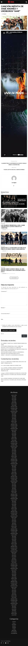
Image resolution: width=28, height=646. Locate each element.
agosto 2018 (14, 534)
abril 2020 (14, 505)
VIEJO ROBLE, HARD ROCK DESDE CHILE (12, 365)
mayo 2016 (14, 574)
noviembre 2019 (14, 513)
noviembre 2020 (14, 495)
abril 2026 (14, 401)
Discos (14, 623)
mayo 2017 (14, 556)
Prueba (14, 628)
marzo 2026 (14, 402)
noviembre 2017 (14, 548)
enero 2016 (14, 580)
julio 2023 (14, 449)
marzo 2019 (14, 524)
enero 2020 (14, 510)
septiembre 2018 (14, 533)
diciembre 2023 (14, 441)
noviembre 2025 (14, 408)
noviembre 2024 (14, 425)
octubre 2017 (14, 549)
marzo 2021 (14, 489)
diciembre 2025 (14, 406)
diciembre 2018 (14, 529)
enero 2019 (14, 527)
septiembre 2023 (14, 446)
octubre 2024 (14, 427)
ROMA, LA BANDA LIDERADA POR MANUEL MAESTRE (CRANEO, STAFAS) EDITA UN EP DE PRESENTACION (12, 369)
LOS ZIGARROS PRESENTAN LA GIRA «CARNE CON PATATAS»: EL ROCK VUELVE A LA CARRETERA (13, 227)
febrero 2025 (14, 421)
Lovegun (4, 13)
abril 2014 (14, 610)
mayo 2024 (14, 434)
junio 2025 (14, 415)
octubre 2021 (14, 479)
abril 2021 (14, 488)
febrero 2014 (14, 613)
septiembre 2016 (14, 568)
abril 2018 (14, 540)
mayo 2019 (14, 521)
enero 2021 (14, 492)
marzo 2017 (14, 559)
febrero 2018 (14, 543)
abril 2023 (14, 453)
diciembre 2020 (14, 494)
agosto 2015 (14, 587)
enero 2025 (14, 422)
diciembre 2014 (14, 598)
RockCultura (8, 641)
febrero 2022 (14, 473)
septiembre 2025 (14, 411)
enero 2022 (14, 475)
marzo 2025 (14, 419)
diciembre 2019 (14, 511)
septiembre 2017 (14, 550)
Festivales (14, 624)
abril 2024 (14, 435)
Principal (14, 627)
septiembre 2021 (14, 481)
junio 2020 (14, 502)
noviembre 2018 (14, 530)
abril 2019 (14, 523)
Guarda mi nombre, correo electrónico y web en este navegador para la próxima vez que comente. (14, 326)
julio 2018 (14, 536)
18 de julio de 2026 (11, 229)
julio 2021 (14, 483)
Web (2, 319)
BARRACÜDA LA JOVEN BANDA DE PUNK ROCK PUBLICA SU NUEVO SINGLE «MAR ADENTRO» (13, 248)
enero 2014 (14, 614)
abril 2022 (14, 470)
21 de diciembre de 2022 (14, 13)
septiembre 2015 (14, 585)
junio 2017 (14, 555)
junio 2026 (14, 398)
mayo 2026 (14, 399)
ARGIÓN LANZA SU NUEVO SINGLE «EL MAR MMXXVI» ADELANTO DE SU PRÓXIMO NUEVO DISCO (13, 270)
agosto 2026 (14, 395)
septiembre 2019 (14, 516)
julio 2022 (14, 466)
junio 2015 (14, 590)
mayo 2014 (14, 609)
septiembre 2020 (14, 498)
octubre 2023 (14, 444)
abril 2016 (14, 575)
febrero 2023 (14, 456)
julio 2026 (14, 396)
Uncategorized (14, 633)
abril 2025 (14, 418)
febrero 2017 (14, 561)
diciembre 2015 (14, 581)
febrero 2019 (14, 526)
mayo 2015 (14, 591)
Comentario (4, 291)
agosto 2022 (14, 465)
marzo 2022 (14, 472)
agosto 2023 (14, 447)
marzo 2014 (14, 612)
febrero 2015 (14, 596)
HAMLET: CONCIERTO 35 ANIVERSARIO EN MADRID (12, 355)
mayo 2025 (14, 416)
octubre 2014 (14, 601)
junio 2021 (14, 485)
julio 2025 (14, 414)
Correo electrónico (5, 313)
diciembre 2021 (14, 476)
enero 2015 (14, 597)
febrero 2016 (14, 578)
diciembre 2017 (14, 546)
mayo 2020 (14, 504)
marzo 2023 (14, 454)
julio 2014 (14, 606)
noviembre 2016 (14, 565)
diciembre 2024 (14, 424)
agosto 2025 (14, 412)
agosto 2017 (14, 552)
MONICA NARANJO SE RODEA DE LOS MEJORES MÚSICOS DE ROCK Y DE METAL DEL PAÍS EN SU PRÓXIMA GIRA (14, 375)
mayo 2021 (14, 486)
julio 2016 (14, 571)
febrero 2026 (14, 403)
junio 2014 (14, 607)
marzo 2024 (14, 437)
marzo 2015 (14, 594)
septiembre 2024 (14, 428)
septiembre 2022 (14, 463)
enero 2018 (14, 545)
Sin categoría (14, 631)
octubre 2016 (14, 566)
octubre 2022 (14, 462)
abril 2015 (14, 593)
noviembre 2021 (14, 478)
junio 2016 (14, 572)
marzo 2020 (14, 507)
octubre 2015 (14, 584)
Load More (14, 277)
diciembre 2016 (14, 564)
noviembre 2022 (14, 460)
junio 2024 (14, 433)
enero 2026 (14, 405)
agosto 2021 (14, 482)
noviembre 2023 (14, 443)
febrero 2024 (14, 438)
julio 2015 (14, 588)
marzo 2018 (14, 542)
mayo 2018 (14, 539)
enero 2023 (14, 457)
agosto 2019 (14, 517)
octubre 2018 (14, 531)
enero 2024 (14, 440)
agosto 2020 (14, 499)
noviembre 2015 (14, 582)
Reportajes (14, 630)
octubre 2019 (14, 514)
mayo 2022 (14, 469)
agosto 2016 (14, 569)
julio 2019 (14, 518)
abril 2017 (14, 558)
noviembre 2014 (14, 600)
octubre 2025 (14, 409)
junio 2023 (14, 450)
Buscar (2, 333)
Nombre (3, 307)
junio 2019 (14, 520)
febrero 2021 (14, 491)
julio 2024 (14, 431)
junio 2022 (14, 467)
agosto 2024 (14, 430)
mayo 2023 (14, 451)
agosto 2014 (14, 604)
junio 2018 (14, 537)
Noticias (5, 200)
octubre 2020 (14, 497)
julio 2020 (14, 501)
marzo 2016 (14, 577)
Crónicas (14, 621)
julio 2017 (14, 553)
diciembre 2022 (14, 459)
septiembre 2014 (14, 603)
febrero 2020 (14, 508)
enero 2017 (14, 562)
